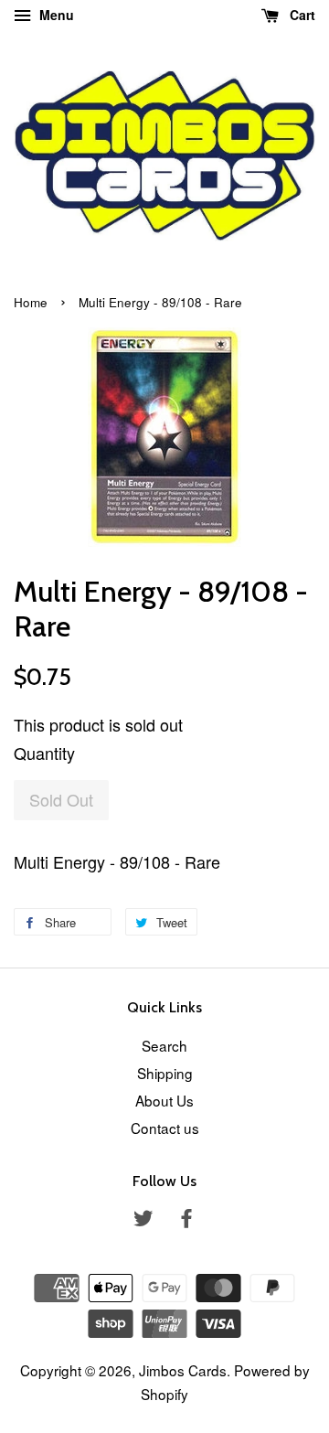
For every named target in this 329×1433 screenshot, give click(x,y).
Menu (55, 14)
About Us (164, 1100)
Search (164, 1045)
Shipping (165, 1073)
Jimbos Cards (183, 1370)
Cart (300, 14)
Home (31, 302)
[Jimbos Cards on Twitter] (143, 1220)
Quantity (44, 753)
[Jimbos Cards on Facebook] (186, 1220)
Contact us (165, 1128)
